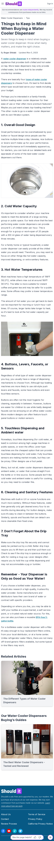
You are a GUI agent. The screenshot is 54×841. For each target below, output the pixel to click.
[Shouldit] (27, 791)
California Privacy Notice (40, 823)
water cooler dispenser (14, 58)
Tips (28, 18)
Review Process (9, 823)
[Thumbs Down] (40, 837)
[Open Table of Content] (50, 837)
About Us (6, 814)
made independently (31, 10)
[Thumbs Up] (35, 837)
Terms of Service (36, 814)
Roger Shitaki (10, 52)
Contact (5, 819)
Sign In (50, 3)
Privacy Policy (35, 819)
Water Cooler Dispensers (12, 18)
